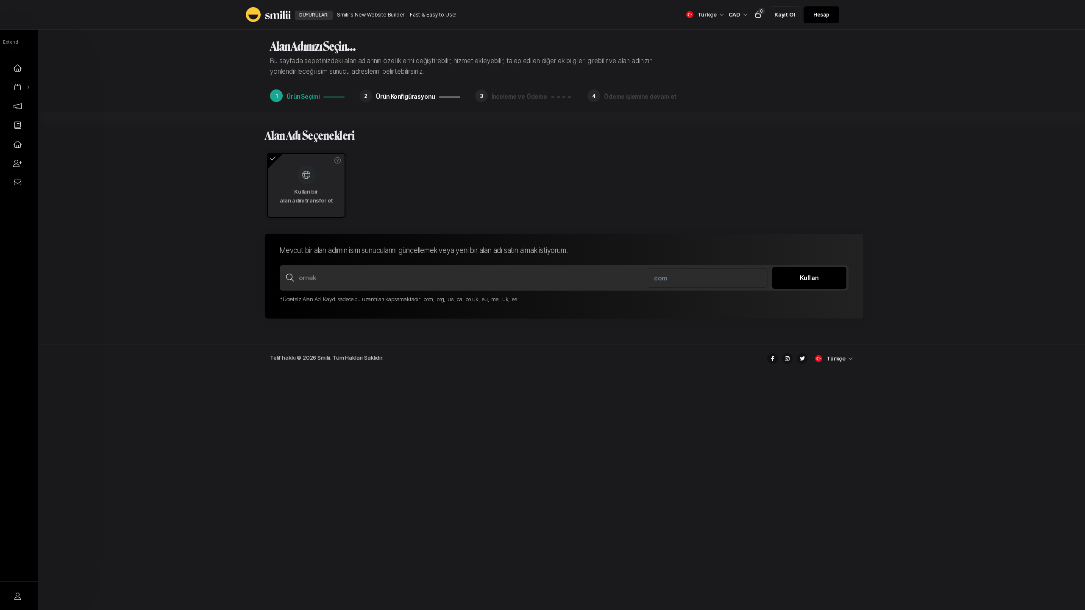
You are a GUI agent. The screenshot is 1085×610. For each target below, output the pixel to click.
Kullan (809, 278)
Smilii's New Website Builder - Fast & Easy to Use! (396, 14)
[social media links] (772, 358)
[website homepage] (261, 14)
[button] (337, 160)
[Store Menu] (18, 87)
